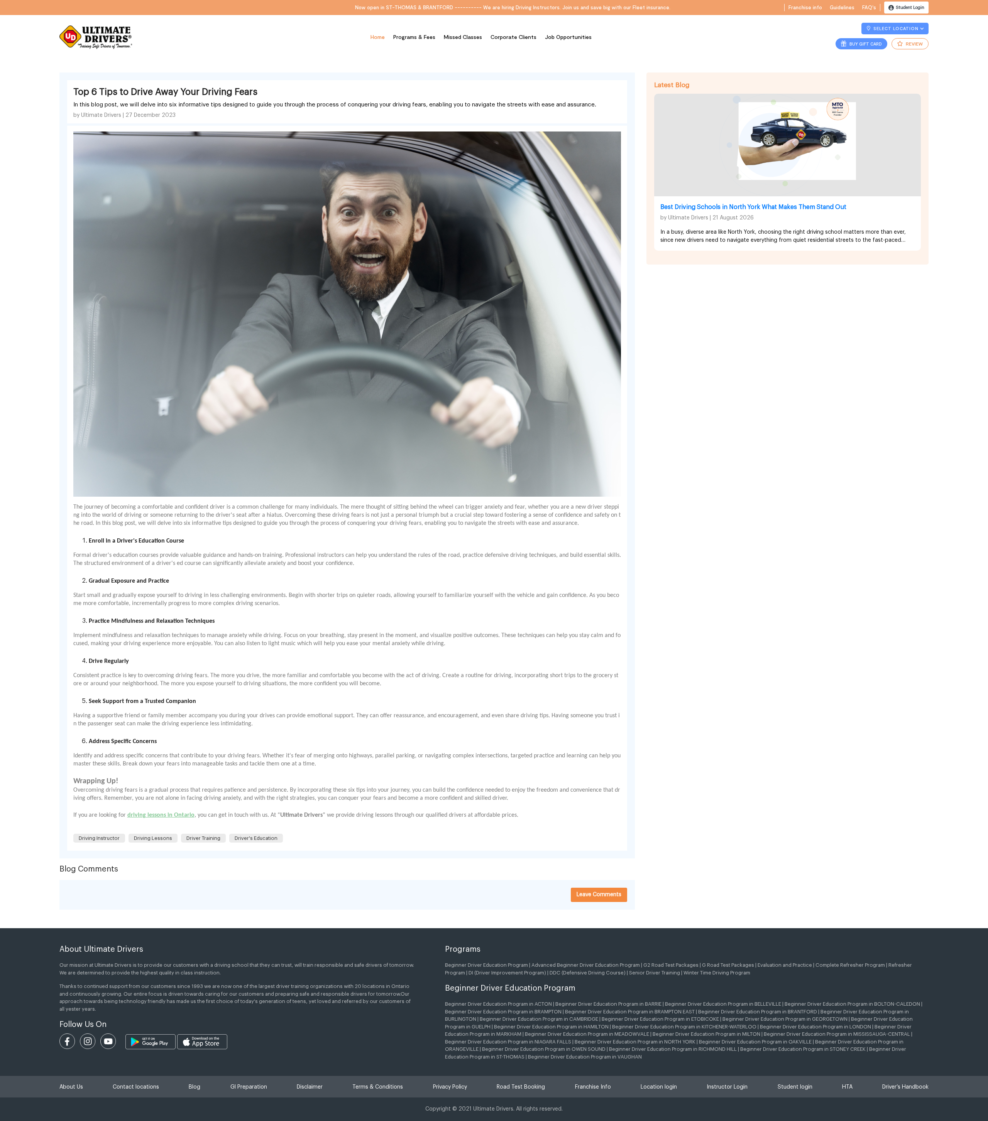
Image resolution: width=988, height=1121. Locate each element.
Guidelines (842, 7)
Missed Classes (463, 37)
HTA (847, 1087)
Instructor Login (727, 1087)
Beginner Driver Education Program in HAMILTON (551, 1026)
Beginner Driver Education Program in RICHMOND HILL (673, 1049)
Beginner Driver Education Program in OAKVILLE (755, 1041)
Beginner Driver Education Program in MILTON (706, 1034)
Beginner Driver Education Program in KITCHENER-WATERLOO (684, 1026)
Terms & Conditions (377, 1087)
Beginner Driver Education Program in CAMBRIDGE (539, 1019)
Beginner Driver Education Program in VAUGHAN (585, 1056)
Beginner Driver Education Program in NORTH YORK (635, 1041)
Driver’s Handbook (905, 1087)
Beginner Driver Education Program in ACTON (498, 1003)
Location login (659, 1087)
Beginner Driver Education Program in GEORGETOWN (785, 1019)
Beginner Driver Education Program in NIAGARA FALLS (508, 1041)
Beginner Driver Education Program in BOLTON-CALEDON (852, 1003)
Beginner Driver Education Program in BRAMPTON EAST (630, 1011)
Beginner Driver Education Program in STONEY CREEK (803, 1049)
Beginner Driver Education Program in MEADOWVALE (587, 1034)
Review (914, 43)
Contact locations (136, 1087)
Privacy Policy (450, 1087)
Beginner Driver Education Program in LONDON (815, 1026)
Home (377, 37)
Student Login (909, 7)
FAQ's (869, 7)
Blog (194, 1087)
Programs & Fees (414, 37)
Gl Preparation (248, 1087)
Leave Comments (599, 894)
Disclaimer (310, 1087)
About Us (71, 1087)
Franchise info (805, 7)
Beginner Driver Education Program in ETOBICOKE (660, 1019)
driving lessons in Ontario (161, 815)
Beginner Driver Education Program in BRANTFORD (757, 1011)
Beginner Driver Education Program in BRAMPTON (503, 1011)
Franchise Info (593, 1087)
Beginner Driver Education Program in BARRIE (608, 1003)
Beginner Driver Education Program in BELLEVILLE (723, 1003)
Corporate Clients (513, 37)
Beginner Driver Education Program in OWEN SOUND (544, 1049)
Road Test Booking (521, 1087)
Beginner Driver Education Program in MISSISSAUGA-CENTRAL (837, 1034)
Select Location (896, 28)
